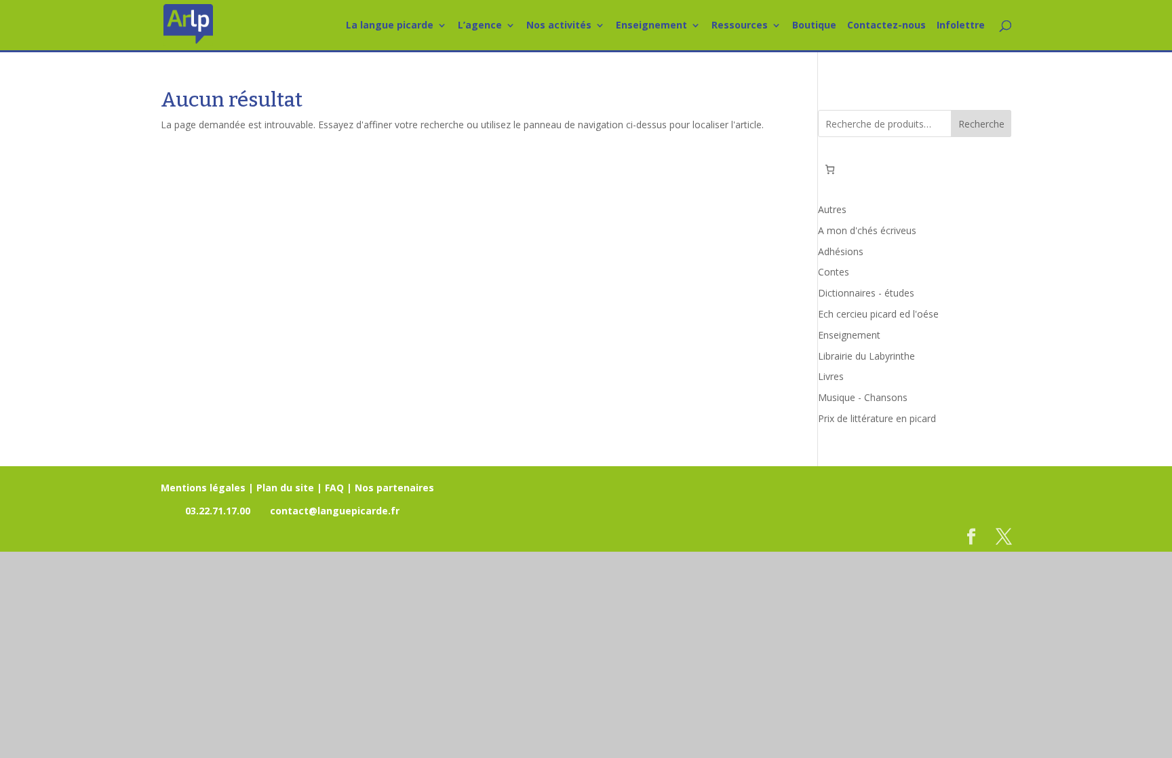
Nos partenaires (394, 487)
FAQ (334, 487)
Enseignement (651, 25)
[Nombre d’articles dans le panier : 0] (830, 169)
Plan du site (285, 487)
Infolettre (961, 25)
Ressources (739, 25)
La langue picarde (389, 25)
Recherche (981, 123)
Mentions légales (203, 487)
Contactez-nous (886, 25)
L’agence (480, 25)
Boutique (814, 25)
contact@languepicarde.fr (334, 510)
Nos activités (558, 25)
